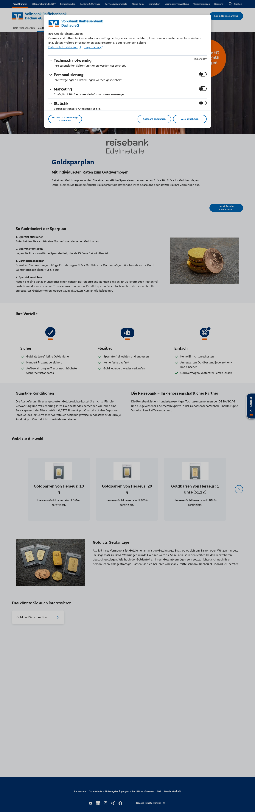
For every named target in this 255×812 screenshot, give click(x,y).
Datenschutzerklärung (63, 47)
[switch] (203, 74)
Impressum (92, 47)
